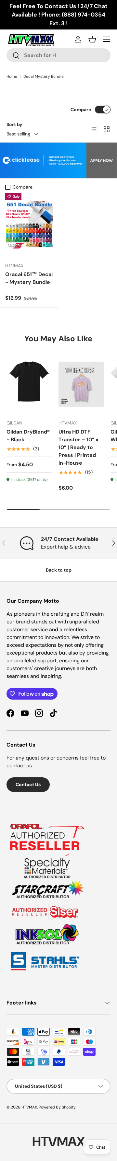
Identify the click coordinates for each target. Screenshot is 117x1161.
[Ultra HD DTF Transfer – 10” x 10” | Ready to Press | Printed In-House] (81, 384)
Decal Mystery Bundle (43, 76)
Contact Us (28, 784)
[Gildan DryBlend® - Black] (29, 384)
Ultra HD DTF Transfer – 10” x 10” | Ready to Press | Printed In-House (78, 447)
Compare (81, 109)
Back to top (59, 570)
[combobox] (58, 55)
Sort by (14, 124)
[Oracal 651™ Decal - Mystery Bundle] (29, 225)
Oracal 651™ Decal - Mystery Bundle (29, 278)
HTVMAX (29, 1107)
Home (11, 76)
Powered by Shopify (57, 1107)
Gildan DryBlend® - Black (28, 435)
